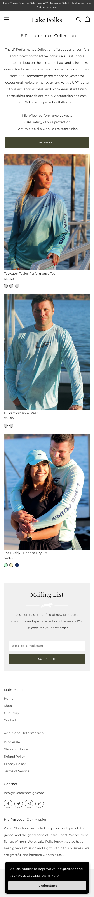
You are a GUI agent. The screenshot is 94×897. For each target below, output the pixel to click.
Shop (8, 706)
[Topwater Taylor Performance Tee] (47, 212)
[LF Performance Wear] (47, 352)
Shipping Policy (16, 749)
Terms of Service (16, 771)
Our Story (11, 713)
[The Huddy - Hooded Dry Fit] (47, 492)
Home (8, 698)
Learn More (50, 875)
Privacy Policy (15, 764)
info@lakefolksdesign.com (24, 793)
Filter (49, 142)
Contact (10, 720)
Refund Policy (14, 757)
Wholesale (12, 742)
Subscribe (47, 658)
